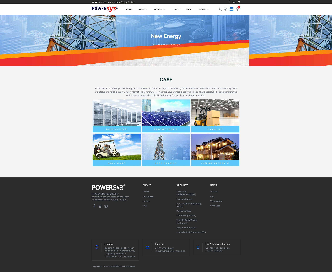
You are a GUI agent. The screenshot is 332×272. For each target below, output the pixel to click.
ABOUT (142, 9)
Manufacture (216, 201)
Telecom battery (184, 199)
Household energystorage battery (189, 205)
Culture (146, 201)
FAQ (145, 205)
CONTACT (204, 9)
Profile (146, 191)
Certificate (148, 196)
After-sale (215, 205)
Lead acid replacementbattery (186, 193)
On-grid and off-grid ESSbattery (187, 221)
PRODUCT (159, 9)
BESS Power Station (186, 227)
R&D (212, 196)
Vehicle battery (183, 211)
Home (129, 9)
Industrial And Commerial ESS (191, 232)
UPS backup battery (186, 215)
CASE (189, 9)
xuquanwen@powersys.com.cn (170, 251)
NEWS (175, 9)
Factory (214, 191)
